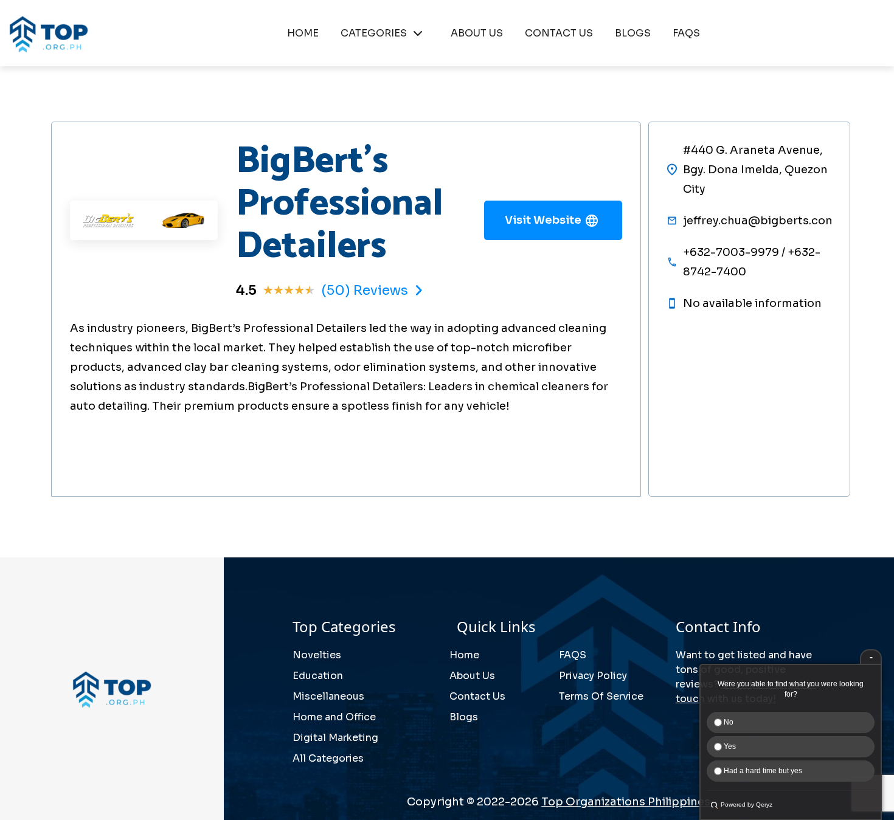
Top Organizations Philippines (625, 801)
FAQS (686, 33)
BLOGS (633, 33)
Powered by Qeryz (746, 804)
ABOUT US (477, 33)
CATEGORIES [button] (374, 33)
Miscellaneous (328, 696)
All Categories (328, 758)
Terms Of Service (601, 696)
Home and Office (334, 717)
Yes (729, 746)
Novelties (317, 655)
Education (318, 675)
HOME (303, 33)
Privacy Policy (593, 675)
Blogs (463, 717)
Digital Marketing (335, 737)
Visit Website (543, 220)
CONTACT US (559, 33)
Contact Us (477, 696)
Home (464, 655)
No (727, 722)
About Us (472, 675)
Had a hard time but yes (762, 771)
